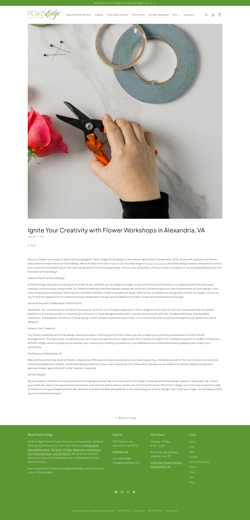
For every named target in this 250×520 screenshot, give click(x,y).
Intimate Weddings (199, 461)
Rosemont (79, 449)
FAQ (191, 477)
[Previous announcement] (28, 3)
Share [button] (33, 245)
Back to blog (127, 417)
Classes (193, 456)
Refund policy (124, 511)
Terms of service (155, 511)
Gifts (191, 451)
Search (192, 466)
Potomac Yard (42, 453)
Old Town (56, 449)
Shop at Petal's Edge (88, 511)
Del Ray (67, 449)
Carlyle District (61, 453)
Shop (192, 446)
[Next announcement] (222, 3)
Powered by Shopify (106, 511)
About (192, 471)
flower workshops (156, 263)
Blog (191, 482)
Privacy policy (139, 511)
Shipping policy (172, 511)
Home (192, 441)
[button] (176, 15)
